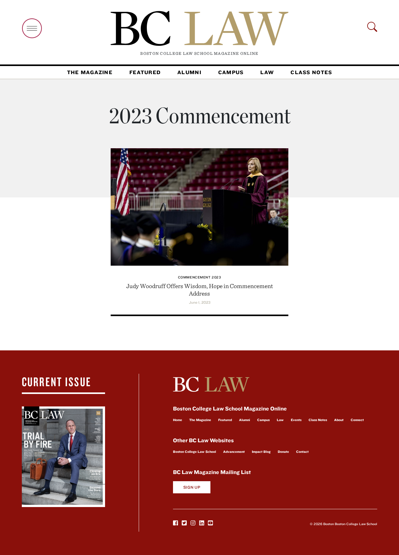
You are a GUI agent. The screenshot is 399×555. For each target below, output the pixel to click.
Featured (145, 72)
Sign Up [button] (191, 487)
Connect (357, 420)
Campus (231, 72)
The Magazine (90, 72)
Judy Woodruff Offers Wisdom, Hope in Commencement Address (199, 289)
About (339, 420)
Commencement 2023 (199, 277)
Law (267, 72)
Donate (283, 451)
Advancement (234, 451)
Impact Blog (261, 451)
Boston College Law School (194, 451)
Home (177, 420)
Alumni (189, 72)
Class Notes (311, 72)
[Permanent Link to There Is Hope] (199, 206)
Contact (302, 451)
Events (296, 420)
